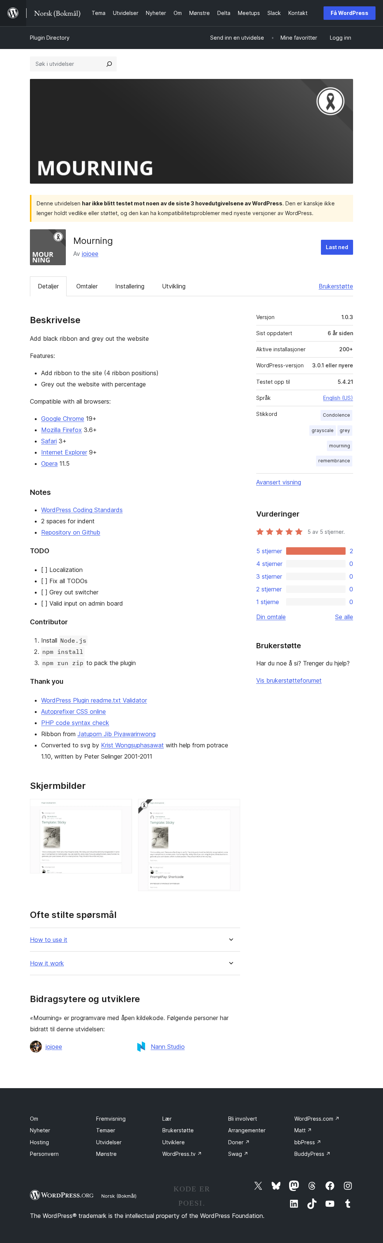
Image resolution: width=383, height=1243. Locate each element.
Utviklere (173, 1142)
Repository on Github (70, 532)
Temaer (105, 1130)
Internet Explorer (64, 452)
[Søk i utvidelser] (109, 63)
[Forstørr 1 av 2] (122, 809)
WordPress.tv (182, 1154)
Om (34, 1118)
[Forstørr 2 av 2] (230, 809)
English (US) (338, 398)
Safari (49, 441)
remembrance (334, 460)
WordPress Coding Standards (82, 510)
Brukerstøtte (336, 286)
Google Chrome (62, 418)
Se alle (344, 617)
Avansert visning (278, 482)
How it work (47, 963)
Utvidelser (109, 1142)
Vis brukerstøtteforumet (289, 680)
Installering (129, 286)
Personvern (44, 1154)
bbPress (307, 1142)
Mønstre (106, 1154)
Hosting (39, 1142)
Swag (238, 1154)
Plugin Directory (50, 37)
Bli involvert (242, 1118)
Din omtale (271, 617)
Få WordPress (349, 13)
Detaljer (48, 286)
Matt (303, 1130)
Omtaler (87, 286)
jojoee (90, 253)
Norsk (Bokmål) (119, 1196)
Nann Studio (168, 1046)
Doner (239, 1142)
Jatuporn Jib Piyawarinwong (116, 734)
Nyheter (40, 1130)
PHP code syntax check (75, 722)
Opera (49, 463)
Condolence (336, 415)
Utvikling (174, 286)
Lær (167, 1118)
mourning (339, 445)
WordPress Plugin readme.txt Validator (94, 700)
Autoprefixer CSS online (73, 711)
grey (345, 430)
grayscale (323, 430)
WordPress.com (317, 1118)
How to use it (48, 939)
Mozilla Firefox (61, 430)
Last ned (337, 247)
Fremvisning (111, 1118)
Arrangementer (247, 1130)
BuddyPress (312, 1154)
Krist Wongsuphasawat (132, 745)
